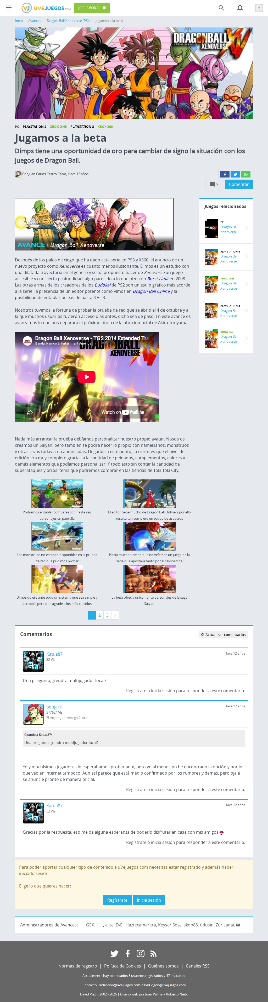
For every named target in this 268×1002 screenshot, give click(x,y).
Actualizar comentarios (225, 634)
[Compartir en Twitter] (235, 174)
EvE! (120, 925)
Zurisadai (225, 925)
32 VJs (50, 659)
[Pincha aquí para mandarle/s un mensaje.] (238, 925)
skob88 (191, 925)
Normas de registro (77, 966)
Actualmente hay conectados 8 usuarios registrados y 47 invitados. (134, 976)
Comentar (239, 184)
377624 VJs (54, 712)
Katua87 (54, 654)
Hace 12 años (235, 653)
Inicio (19, 21)
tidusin (207, 925)
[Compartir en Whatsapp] (245, 174)
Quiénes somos (163, 966)
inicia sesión (163, 691)
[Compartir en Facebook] (225, 174)
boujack (54, 707)
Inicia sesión (149, 900)
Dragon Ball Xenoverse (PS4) (69, 21)
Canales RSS (198, 966)
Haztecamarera (141, 925)
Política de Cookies (122, 966)
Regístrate (136, 691)
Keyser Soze (170, 925)
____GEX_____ (91, 925)
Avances (34, 21)
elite (109, 925)
